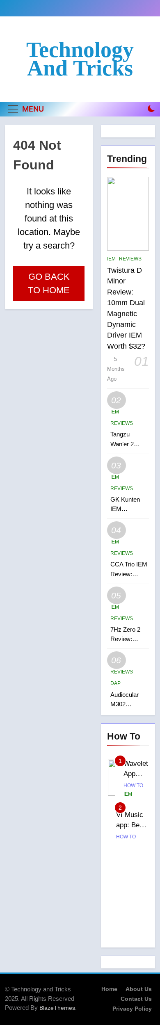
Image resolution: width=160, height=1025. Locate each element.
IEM (111, 259)
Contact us (136, 998)
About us (139, 989)
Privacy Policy (132, 1008)
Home (109, 989)
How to (133, 785)
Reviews (130, 259)
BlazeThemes (57, 1007)
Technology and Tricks (80, 58)
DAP (115, 683)
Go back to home (49, 283)
